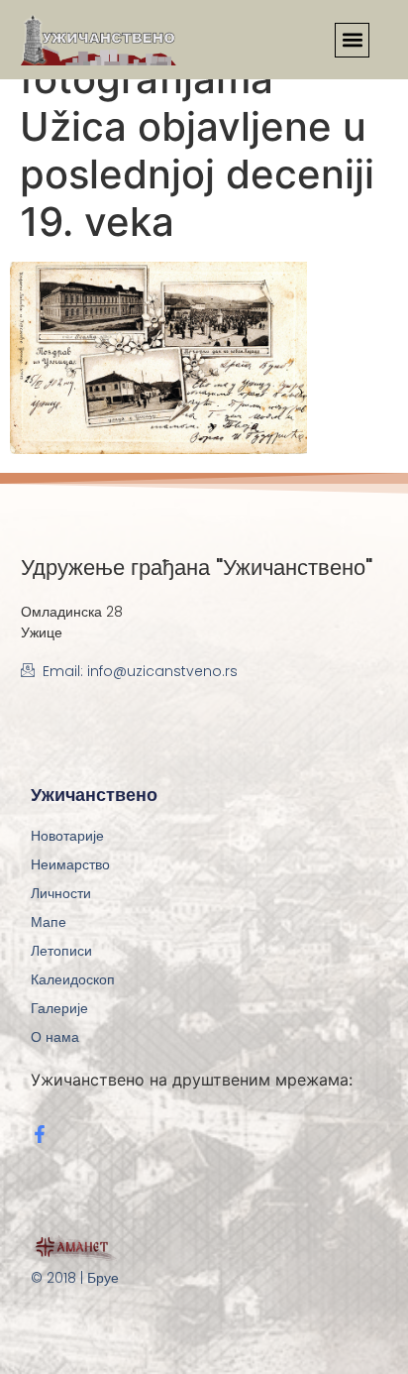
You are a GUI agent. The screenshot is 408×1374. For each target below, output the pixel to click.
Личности (61, 893)
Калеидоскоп (73, 979)
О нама (55, 1037)
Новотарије (67, 836)
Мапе (48, 922)
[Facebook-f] (40, 1134)
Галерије (59, 1008)
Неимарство (70, 864)
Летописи (61, 951)
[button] (352, 40)
